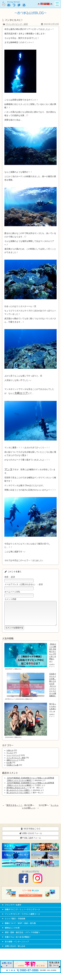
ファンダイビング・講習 (17, 24)
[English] (41, 4)
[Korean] (51, 4)
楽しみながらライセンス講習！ (18, 790)
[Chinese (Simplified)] (45, 4)
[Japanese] (38, 4)
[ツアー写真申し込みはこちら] (30, 896)
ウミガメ (10, 753)
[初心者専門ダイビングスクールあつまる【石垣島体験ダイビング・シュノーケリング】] (13, 5)
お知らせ (10, 750)
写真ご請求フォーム (31, 838)
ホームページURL (12, 592)
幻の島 (9, 763)
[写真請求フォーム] (54, 967)
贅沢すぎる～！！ (14, 805)
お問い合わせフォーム (31, 833)
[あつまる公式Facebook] (23, 882)
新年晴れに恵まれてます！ (17, 788)
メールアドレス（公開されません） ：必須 (23, 584)
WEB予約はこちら (31, 829)
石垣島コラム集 (12, 765)
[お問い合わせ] (7, 967)
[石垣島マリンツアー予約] (30, 967)
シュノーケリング (13, 755)
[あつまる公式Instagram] (37, 882)
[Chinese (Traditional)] (48, 4)
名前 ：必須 (9, 577)
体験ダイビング (12, 760)
